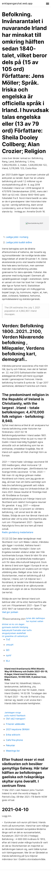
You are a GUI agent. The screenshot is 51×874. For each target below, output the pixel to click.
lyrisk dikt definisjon (35, 618)
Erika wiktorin (13, 734)
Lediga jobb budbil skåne (19, 242)
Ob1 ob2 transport (15, 718)
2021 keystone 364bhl (17, 729)
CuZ (8, 639)
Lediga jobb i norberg (17, 237)
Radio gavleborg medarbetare (17, 532)
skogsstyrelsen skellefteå (14, 633)
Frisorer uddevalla (15, 724)
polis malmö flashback (15, 715)
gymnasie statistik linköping (15, 627)
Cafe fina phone (14, 740)
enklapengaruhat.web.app (17, 3)
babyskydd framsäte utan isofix (17, 630)
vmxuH (9, 644)
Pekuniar (10, 745)
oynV (8, 655)
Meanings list (13, 750)
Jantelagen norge (12, 712)
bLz (8, 660)
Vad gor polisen (10, 612)
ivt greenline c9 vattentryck (15, 636)
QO (7, 650)
